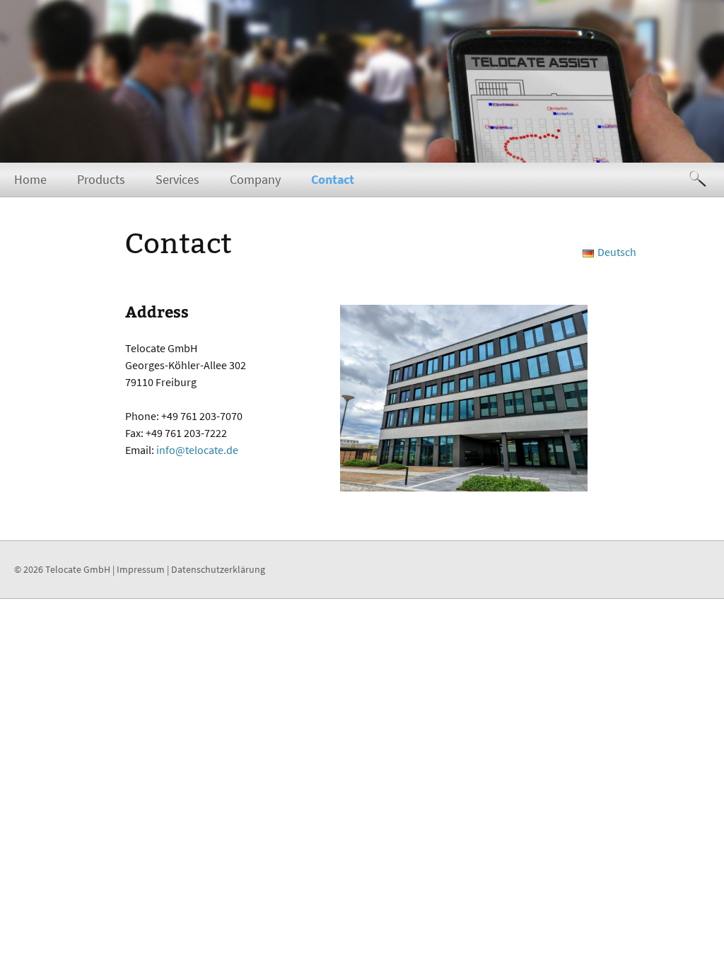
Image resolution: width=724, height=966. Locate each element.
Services (177, 179)
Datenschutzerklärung (218, 569)
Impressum (141, 569)
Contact (332, 179)
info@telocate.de (197, 450)
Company (255, 179)
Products (101, 179)
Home (30, 179)
